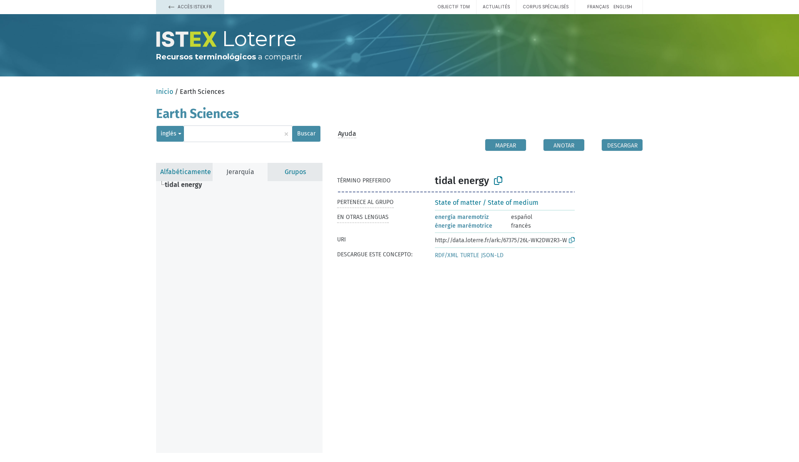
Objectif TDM (453, 6)
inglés (168, 133)
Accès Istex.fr (194, 6)
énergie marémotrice (463, 225)
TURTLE (469, 255)
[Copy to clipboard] (498, 180)
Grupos (295, 172)
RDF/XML (446, 255)
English (622, 6)
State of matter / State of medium (486, 202)
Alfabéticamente (185, 172)
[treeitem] (186, 185)
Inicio (164, 92)
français (598, 6)
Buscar (306, 133)
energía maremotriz (462, 217)
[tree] (239, 317)
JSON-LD (492, 255)
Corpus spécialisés (545, 6)
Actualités (496, 6)
